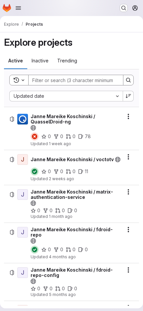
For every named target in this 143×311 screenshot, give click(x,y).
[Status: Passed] (35, 172)
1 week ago (60, 143)
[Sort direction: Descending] (128, 96)
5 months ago (62, 294)
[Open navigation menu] (18, 8)
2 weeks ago (61, 178)
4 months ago (62, 256)
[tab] (15, 60)
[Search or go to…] (124, 8)
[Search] (128, 80)
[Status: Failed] (35, 136)
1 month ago (60, 216)
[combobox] (66, 96)
